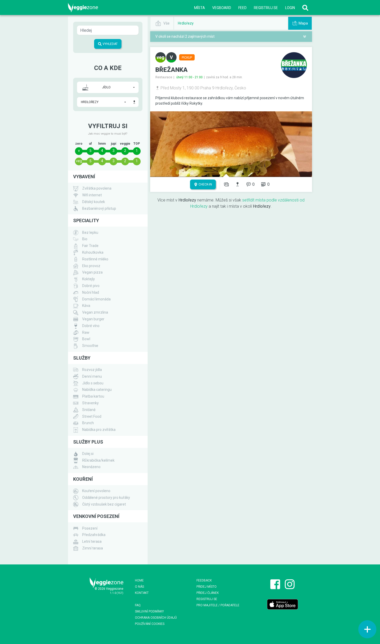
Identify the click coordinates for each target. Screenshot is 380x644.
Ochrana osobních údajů (156, 617)
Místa (199, 8)
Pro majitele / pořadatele (217, 605)
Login (290, 8)
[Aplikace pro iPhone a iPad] (282, 604)
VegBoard (221, 8)
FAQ (138, 605)
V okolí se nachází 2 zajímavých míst (185, 36)
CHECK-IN (205, 184)
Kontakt (142, 593)
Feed (242, 8)
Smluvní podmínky (149, 611)
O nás (139, 586)
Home (139, 580)
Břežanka (171, 69)
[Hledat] (305, 8)
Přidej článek (207, 593)
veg (79, 161)
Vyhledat (110, 44)
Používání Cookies (149, 624)
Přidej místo (206, 586)
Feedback (204, 580)
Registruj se (266, 8)
